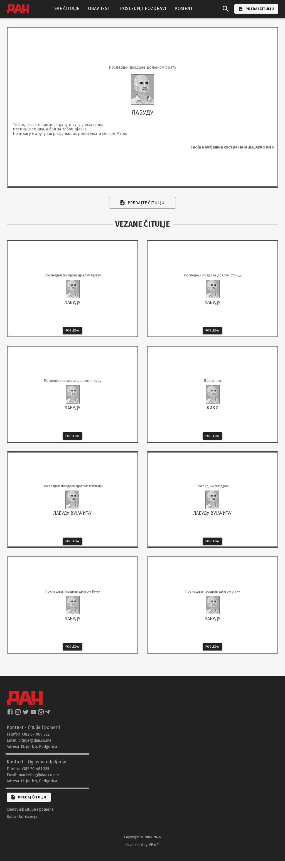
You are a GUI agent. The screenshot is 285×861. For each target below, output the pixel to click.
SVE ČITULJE (67, 8)
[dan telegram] (48, 713)
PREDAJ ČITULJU (259, 9)
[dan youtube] (34, 713)
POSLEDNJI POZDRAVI (143, 8)
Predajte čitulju (146, 202)
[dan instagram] (18, 713)
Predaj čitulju (32, 797)
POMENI (183, 8)
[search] (225, 9)
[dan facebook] (10, 713)
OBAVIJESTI (100, 8)
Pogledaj (72, 330)
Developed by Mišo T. (143, 845)
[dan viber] (41, 713)
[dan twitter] (26, 713)
